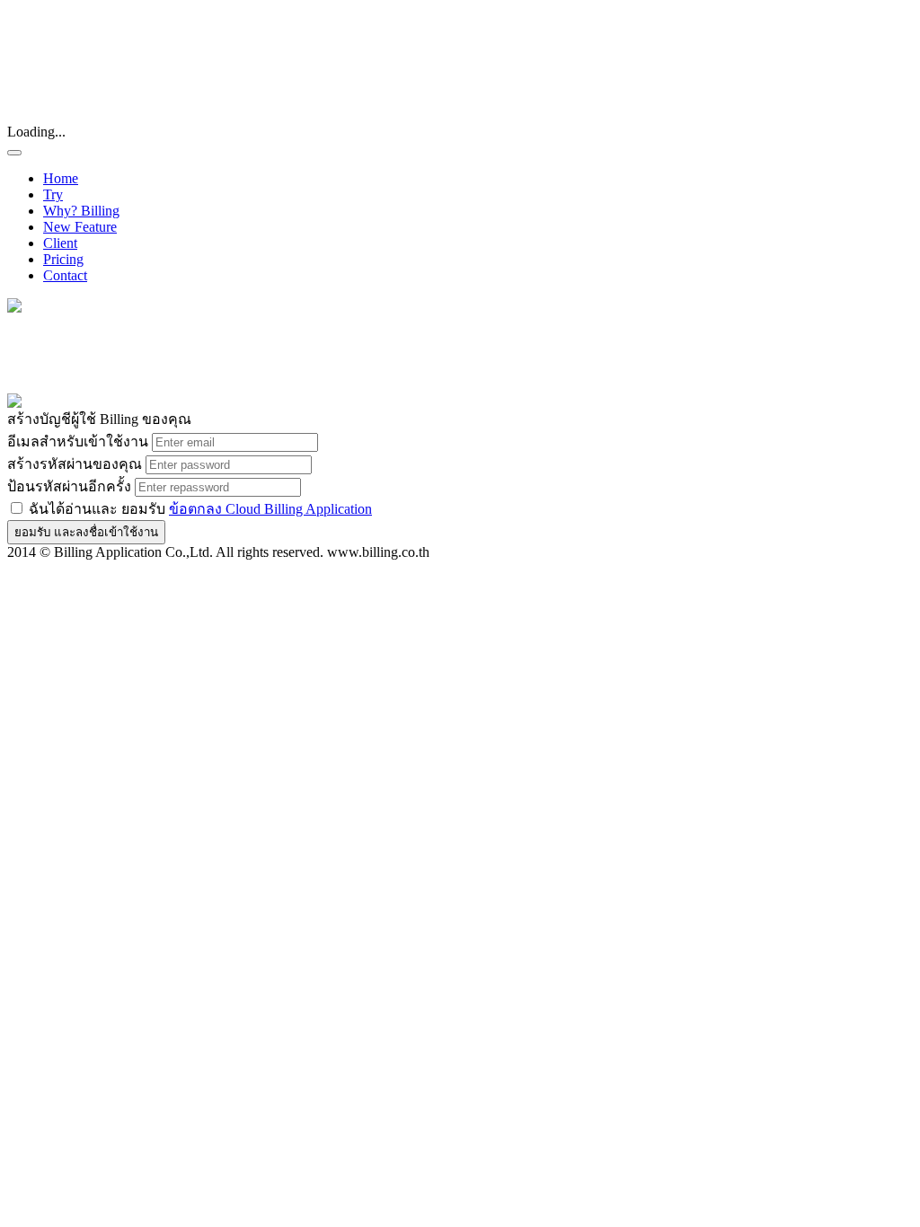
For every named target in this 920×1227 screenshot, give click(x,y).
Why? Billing (81, 210)
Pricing (63, 259)
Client (60, 243)
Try (53, 194)
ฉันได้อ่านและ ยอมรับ (198, 508)
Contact (65, 275)
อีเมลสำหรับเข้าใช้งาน (77, 441)
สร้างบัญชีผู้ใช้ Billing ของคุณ (99, 419)
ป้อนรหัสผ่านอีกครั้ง (69, 486)
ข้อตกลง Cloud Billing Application (270, 508)
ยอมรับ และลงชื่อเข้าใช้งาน (86, 532)
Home (60, 178)
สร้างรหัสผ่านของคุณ (74, 464)
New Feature (80, 226)
